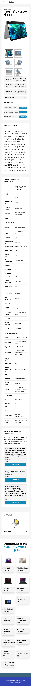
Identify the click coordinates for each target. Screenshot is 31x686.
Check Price (15, 464)
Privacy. (20, 682)
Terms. (16, 682)
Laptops (5, 9)
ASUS (15, 527)
